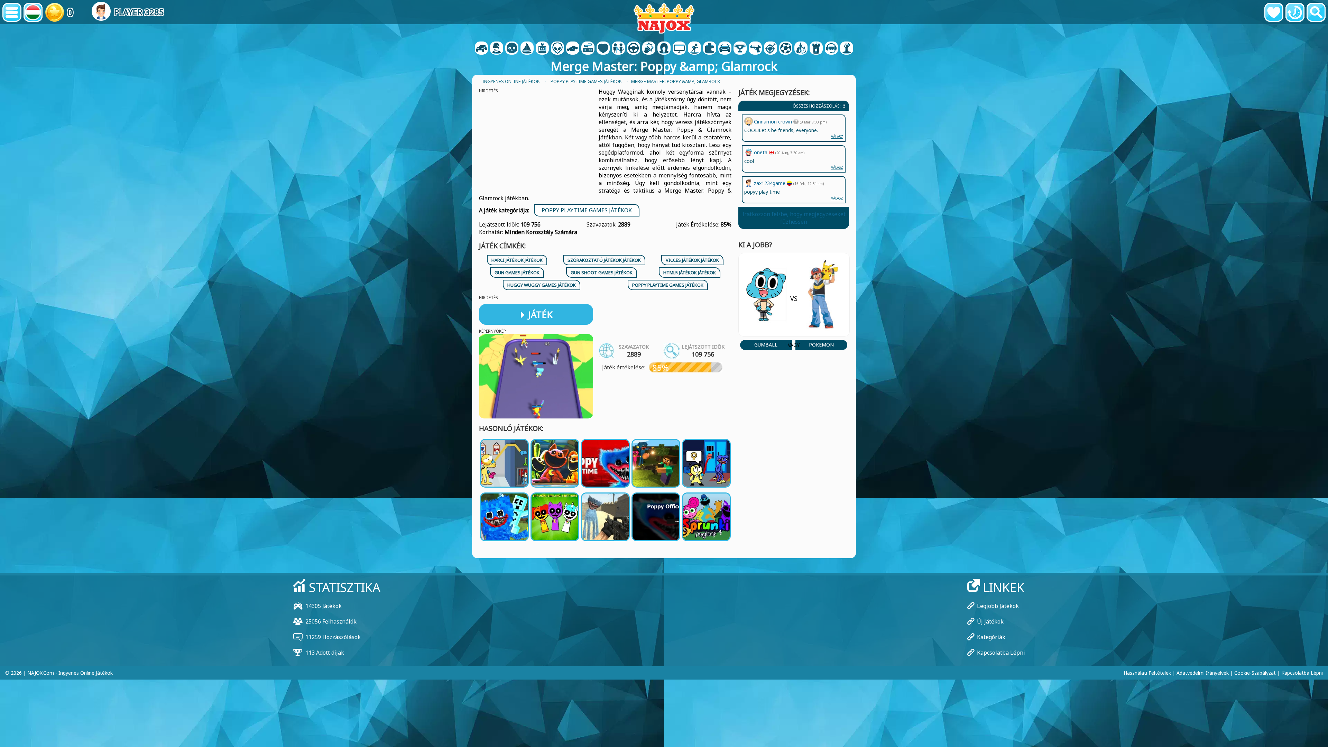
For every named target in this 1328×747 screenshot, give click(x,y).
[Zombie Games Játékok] (846, 49)
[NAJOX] (664, 18)
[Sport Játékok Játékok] (785, 49)
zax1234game (770, 183)
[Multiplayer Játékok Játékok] (679, 49)
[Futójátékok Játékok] (740, 49)
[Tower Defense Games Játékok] (816, 49)
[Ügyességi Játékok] (770, 49)
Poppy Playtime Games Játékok (587, 210)
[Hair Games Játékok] (664, 49)
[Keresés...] (1316, 12)
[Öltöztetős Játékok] (618, 49)
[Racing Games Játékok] (724, 49)
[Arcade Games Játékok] (542, 49)
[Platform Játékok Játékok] (694, 49)
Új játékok (990, 621)
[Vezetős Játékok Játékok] (633, 49)
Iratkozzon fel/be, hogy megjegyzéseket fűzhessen (794, 217)
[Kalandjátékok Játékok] (527, 49)
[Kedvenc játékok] (1273, 12)
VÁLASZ (837, 198)
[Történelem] (1294, 12)
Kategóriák (991, 637)
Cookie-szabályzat (1255, 673)
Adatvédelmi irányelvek (1203, 673)
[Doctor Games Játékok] (603, 49)
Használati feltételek (1147, 673)
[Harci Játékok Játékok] (648, 49)
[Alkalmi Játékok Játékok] (588, 49)
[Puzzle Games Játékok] (709, 49)
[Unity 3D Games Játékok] (831, 49)
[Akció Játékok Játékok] (511, 49)
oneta (761, 152)
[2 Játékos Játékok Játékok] (481, 49)
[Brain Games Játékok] (557, 49)
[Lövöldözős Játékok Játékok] (755, 49)
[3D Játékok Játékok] (496, 49)
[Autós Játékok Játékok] (572, 49)
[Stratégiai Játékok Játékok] (801, 49)
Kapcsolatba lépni (1001, 652)
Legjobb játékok (998, 606)
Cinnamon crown (773, 121)
